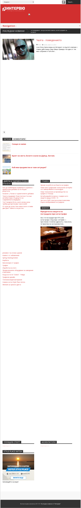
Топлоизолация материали (12, 280)
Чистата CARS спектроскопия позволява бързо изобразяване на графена (55, 201)
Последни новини (13, 31)
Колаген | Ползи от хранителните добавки (18, 194)
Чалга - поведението (49, 40)
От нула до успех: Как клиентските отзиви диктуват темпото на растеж (18, 207)
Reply (39, 45)
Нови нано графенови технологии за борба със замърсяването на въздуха (56, 188)
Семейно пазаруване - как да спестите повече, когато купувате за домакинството (32, 31)
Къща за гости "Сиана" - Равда (14, 275)
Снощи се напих (19, 144)
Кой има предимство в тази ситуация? (29, 167)
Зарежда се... (7, 446)
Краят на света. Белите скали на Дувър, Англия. (33, 156)
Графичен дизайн (9, 277)
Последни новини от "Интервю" (51, 504)
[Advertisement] (40, 96)
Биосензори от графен (11, 263)
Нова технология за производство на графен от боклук (54, 193)
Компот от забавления (11, 255)
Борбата (6, 260)
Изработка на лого (9, 268)
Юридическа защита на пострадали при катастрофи (53, 212)
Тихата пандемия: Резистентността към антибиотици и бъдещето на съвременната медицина (17, 198)
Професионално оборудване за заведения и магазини (18, 271)
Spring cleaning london (10, 258)
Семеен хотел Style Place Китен (14, 282)
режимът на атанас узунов (12, 253)
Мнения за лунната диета (12, 285)
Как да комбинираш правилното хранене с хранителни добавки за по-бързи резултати (18, 189)
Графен (5, 265)
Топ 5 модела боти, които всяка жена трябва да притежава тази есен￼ (16, 203)
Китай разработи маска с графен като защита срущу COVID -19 (54, 197)
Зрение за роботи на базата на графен (54, 185)
